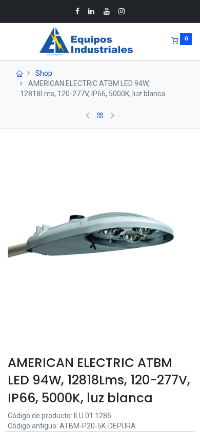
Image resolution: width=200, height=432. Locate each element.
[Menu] (8, 41)
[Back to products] (100, 115)
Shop (43, 73)
